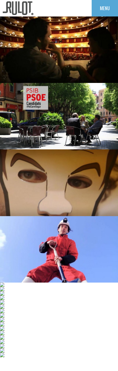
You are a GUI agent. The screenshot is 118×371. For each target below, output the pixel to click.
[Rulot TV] (18, 8)
